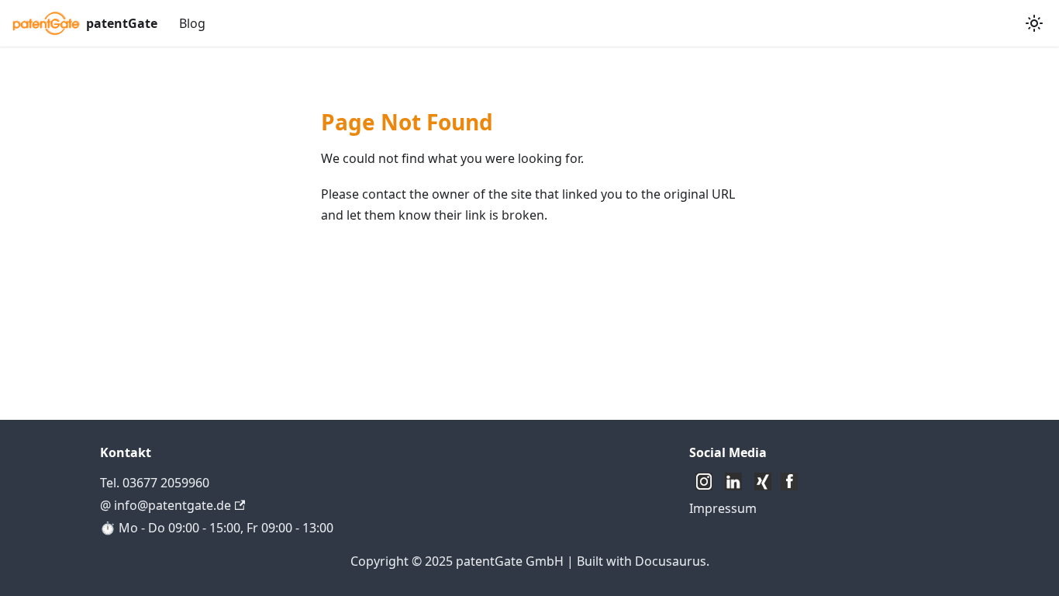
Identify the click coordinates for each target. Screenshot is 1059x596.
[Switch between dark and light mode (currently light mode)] (1034, 23)
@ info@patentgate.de (165, 505)
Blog (192, 23)
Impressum (723, 508)
